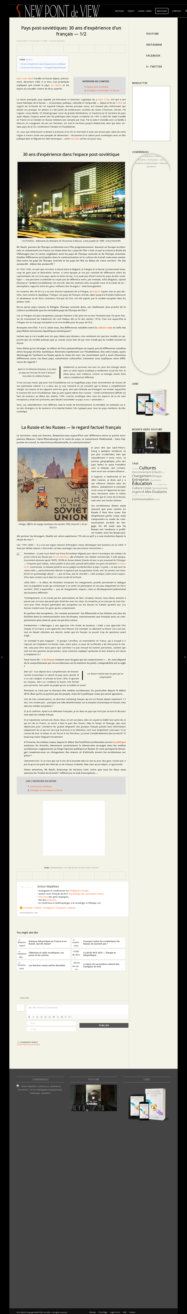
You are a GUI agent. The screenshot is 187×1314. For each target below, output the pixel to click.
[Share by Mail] (118, 49)
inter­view (75, 138)
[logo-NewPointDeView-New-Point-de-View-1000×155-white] (58, 11)
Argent (137, 492)
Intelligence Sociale (78, 890)
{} (66, 1017)
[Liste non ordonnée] (50, 1017)
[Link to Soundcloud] (169, 2)
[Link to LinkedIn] (160, 2)
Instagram (49, 907)
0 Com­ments (34, 41)
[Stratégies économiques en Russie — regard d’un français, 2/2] (184, 657)
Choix (157, 499)
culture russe (105, 327)
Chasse (155, 484)
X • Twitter (154, 66)
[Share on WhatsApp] (55, 49)
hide (29, 59)
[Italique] (33, 1017)
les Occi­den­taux (60, 556)
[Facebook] (137, 56)
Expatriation (155, 480)
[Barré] (41, 1017)
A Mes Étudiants (154, 492)
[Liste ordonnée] (46, 1017)
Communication (143, 499)
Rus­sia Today (84, 867)
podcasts (51, 899)
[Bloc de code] (58, 1017)
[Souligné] (37, 1017)
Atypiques (162, 484)
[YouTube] (137, 34)
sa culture (56, 85)
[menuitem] (119, 11)
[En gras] (29, 1017)
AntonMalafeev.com (29, 912)
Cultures (147, 468)
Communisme (159, 488)
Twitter (38, 907)
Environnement (141, 472)
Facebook (60, 907)
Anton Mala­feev (58, 41)
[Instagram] (137, 45)
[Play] (151, 442)
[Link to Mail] (182, 2)
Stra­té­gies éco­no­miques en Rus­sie (103, 90)
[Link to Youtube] (174, 2)
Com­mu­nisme (56, 867)
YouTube (27, 907)
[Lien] (62, 1017)
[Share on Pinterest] (71, 49)
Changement (142, 476)
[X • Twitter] (137, 66)
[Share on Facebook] (24, 49)
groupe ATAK (102, 99)
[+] (69, 1017)
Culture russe (70, 867)
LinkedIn (71, 907)
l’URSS (119, 102)
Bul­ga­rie (96, 291)
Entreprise (140, 479)
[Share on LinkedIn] (87, 49)
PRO (45, 41)
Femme (135, 468)
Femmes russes (146, 496)
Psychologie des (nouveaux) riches (86, 893)
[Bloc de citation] (54, 1017)
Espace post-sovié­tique (98, 86)
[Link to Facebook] (165, 2)
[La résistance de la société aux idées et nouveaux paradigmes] (2, 657)
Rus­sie (95, 867)
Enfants (157, 472)
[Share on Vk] (102, 49)
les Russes (49, 659)
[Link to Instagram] (178, 2)
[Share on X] (40, 49)
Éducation (142, 483)
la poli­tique (119, 742)
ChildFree (136, 496)
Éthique (157, 476)
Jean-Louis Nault (25, 78)
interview (43, 896)
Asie (163, 472)
